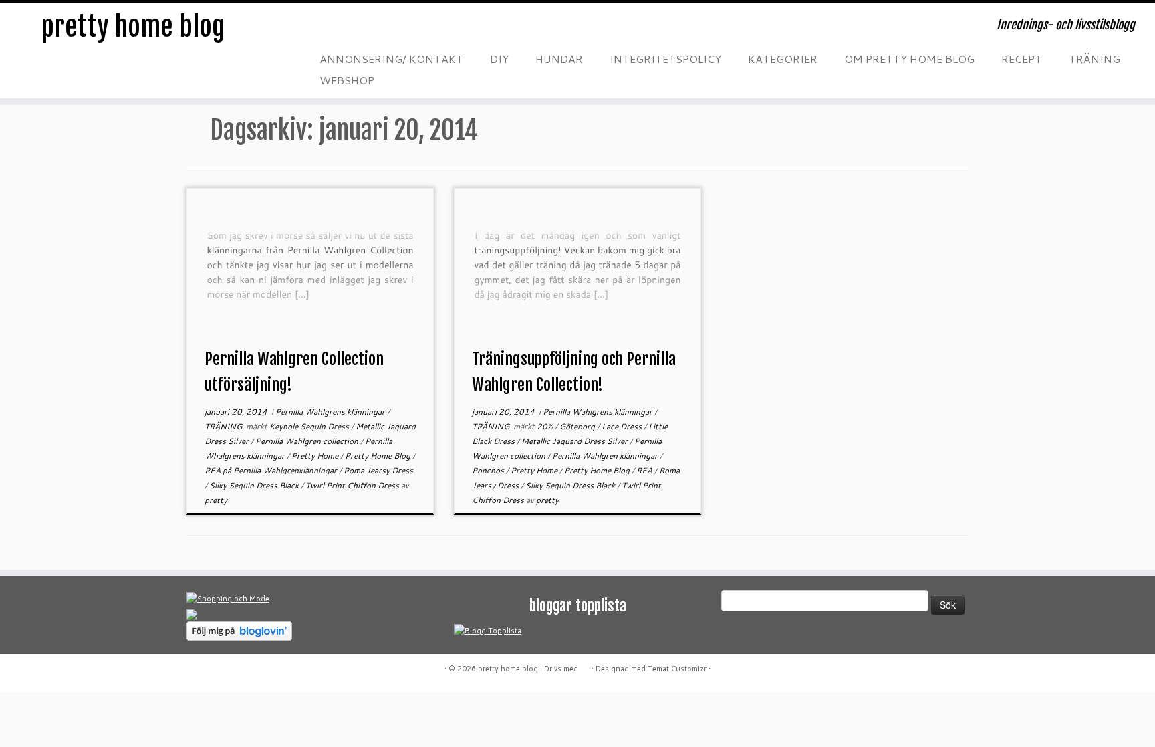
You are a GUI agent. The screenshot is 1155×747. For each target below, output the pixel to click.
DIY (499, 58)
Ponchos (489, 470)
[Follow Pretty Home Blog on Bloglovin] (239, 630)
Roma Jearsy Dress (378, 470)
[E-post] (349, 29)
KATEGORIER (782, 58)
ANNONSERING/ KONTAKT (391, 58)
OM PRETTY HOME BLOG (909, 58)
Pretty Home (315, 455)
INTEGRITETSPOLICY (665, 58)
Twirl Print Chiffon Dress (353, 485)
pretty (216, 500)
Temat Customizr (677, 668)
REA (645, 470)
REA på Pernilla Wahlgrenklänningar (272, 470)
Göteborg (578, 426)
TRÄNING (1094, 58)
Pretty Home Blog (378, 455)
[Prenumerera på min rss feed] (322, 29)
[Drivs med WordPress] (585, 666)
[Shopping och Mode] (227, 598)
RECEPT (1021, 58)
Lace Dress (623, 426)
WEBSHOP (346, 80)
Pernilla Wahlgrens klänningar (331, 411)
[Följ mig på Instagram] (403, 29)
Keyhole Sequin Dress (310, 426)
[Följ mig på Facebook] (376, 29)
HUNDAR (559, 58)
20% (546, 426)
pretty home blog (133, 27)
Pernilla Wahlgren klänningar (606, 455)
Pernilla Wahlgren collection (307, 441)
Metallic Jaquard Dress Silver (575, 441)
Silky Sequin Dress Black (255, 485)
